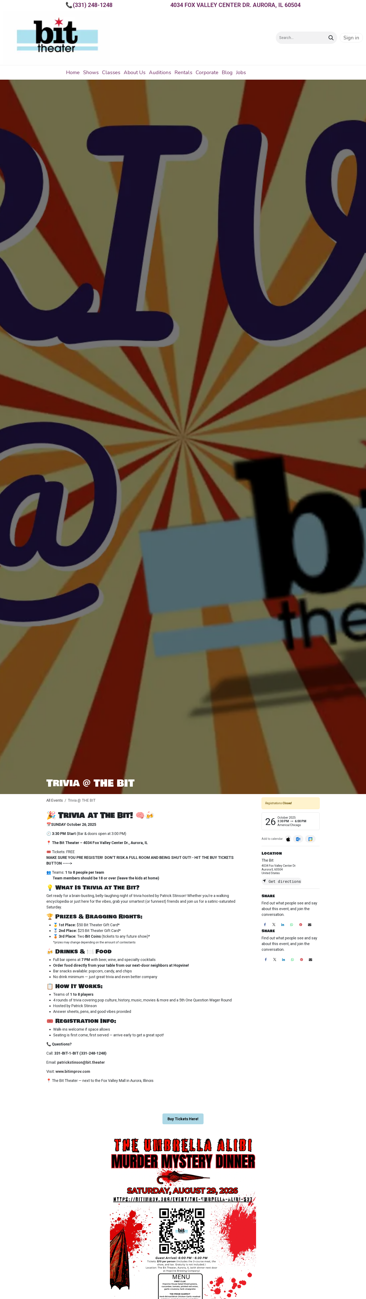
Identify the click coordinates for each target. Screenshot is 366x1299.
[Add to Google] (310, 839)
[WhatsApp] (291, 924)
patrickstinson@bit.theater (81, 1062)
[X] (273, 924)
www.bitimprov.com (72, 1071)
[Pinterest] (300, 924)
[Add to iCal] (288, 839)
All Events (54, 800)
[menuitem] (72, 72)
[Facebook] (264, 924)
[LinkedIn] (282, 924)
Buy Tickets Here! (183, 1119)
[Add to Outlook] (298, 839)
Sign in (351, 37)
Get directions (283, 881)
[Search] (331, 38)
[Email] (309, 924)
